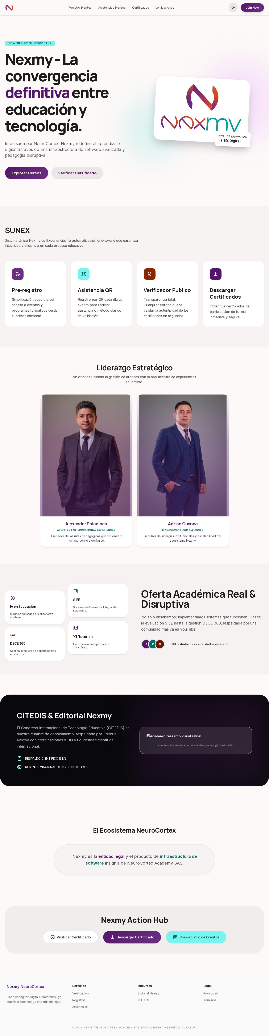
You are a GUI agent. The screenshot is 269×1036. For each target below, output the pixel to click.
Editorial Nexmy (148, 993)
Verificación (80, 993)
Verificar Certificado (77, 172)
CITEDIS (143, 1000)
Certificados (140, 7)
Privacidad (210, 993)
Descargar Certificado (132, 937)
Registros (78, 1000)
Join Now (252, 7)
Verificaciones (165, 7)
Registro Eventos (80, 7)
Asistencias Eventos (111, 7)
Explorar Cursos (26, 172)
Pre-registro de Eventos (196, 937)
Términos (209, 1000)
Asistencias (80, 1007)
